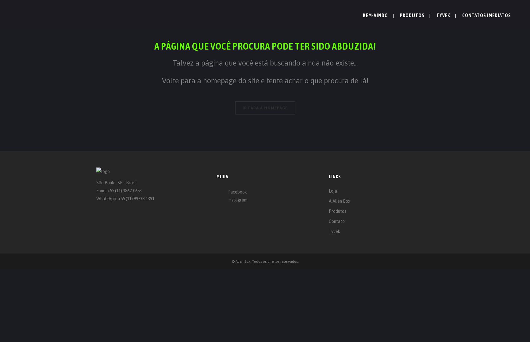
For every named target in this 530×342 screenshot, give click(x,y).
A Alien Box (339, 201)
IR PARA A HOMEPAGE (265, 108)
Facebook (237, 192)
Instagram (238, 199)
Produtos (337, 211)
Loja (333, 191)
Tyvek (334, 231)
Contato (337, 221)
